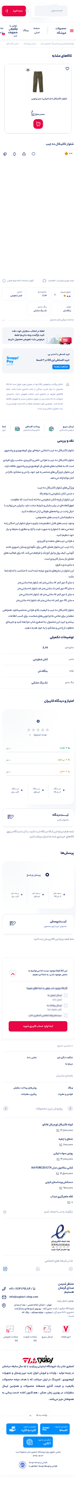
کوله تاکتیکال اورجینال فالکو (57, 1125)
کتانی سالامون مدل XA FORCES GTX (52, 1168)
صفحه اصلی (36, 31)
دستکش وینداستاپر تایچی (59, 1182)
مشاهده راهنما (61, 367)
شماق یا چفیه (65, 1139)
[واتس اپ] (38, 1269)
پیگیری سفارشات (13, 31)
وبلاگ (25, 31)
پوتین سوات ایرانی (63, 1153)
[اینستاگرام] (5, 1269)
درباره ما (69, 1064)
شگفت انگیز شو (65, 1058)
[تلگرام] (71, 1269)
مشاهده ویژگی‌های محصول (62, 320)
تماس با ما (32, 1058)
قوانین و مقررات (65, 1094)
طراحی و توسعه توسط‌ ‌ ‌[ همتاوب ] (43, 1466)
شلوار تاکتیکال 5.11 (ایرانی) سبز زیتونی (49, 99)
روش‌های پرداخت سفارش (25, 1088)
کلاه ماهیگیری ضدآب (61, 1197)
